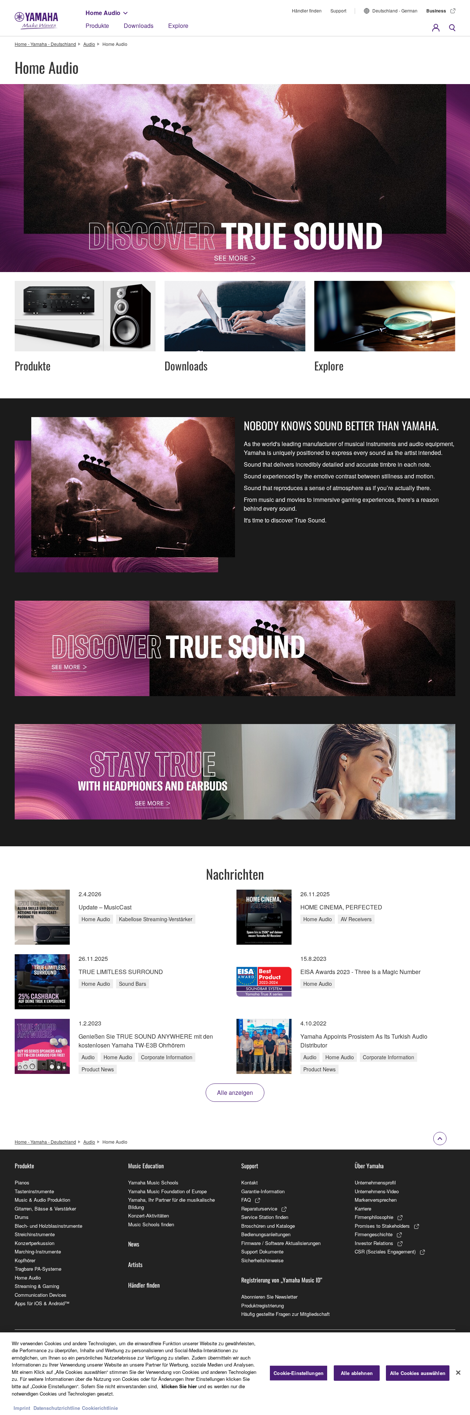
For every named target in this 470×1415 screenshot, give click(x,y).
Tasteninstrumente (34, 1191)
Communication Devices (40, 1294)
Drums (22, 1216)
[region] (235, 1373)
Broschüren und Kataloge (268, 1225)
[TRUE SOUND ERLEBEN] (235, 648)
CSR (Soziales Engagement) (385, 1251)
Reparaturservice (259, 1208)
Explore (178, 25)
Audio (89, 44)
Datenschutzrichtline (56, 1407)
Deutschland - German (394, 10)
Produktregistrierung (262, 1305)
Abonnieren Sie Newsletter (269, 1296)
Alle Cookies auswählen (417, 1372)
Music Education (146, 1165)
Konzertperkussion (34, 1243)
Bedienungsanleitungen (265, 1234)
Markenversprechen (376, 1199)
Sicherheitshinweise (262, 1260)
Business (436, 10)
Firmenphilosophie (374, 1216)
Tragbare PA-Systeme (38, 1268)
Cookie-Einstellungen (298, 1372)
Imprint (22, 1407)
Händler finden (307, 10)
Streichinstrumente (35, 1234)
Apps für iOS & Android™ (42, 1303)
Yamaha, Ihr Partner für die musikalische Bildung (171, 1203)
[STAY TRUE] (235, 771)
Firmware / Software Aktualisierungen (281, 1243)
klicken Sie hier (179, 1386)
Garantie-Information (263, 1191)
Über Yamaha (369, 1165)
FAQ (246, 1199)
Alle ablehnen (357, 1372)
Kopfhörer (25, 1260)
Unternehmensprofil (375, 1182)
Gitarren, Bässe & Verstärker (45, 1208)
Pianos (22, 1182)
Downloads (138, 25)
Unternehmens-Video (377, 1191)
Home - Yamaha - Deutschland (45, 44)
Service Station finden (264, 1216)
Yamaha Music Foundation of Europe (167, 1191)
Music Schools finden (151, 1224)
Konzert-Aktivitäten (148, 1215)
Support (338, 10)
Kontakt (249, 1182)
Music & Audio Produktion (42, 1199)
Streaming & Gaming (37, 1285)
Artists (135, 1264)
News (133, 1244)
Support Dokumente (262, 1251)
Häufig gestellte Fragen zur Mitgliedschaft (285, 1313)
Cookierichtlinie (100, 1407)
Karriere (363, 1208)
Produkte (97, 25)
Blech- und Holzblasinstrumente (48, 1225)
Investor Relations (374, 1243)
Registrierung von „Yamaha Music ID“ (281, 1279)
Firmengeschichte (374, 1234)
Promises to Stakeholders (382, 1225)
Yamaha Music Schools (153, 1182)
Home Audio (103, 12)
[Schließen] (458, 1373)
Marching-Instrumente (38, 1251)
